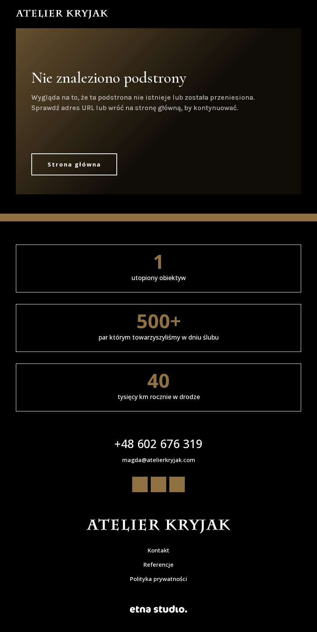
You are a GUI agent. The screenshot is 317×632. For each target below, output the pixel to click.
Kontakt (158, 550)
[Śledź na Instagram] (158, 484)
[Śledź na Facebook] (140, 484)
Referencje (158, 564)
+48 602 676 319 (158, 444)
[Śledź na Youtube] (177, 484)
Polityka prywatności (158, 579)
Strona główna (74, 164)
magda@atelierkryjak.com (158, 460)
